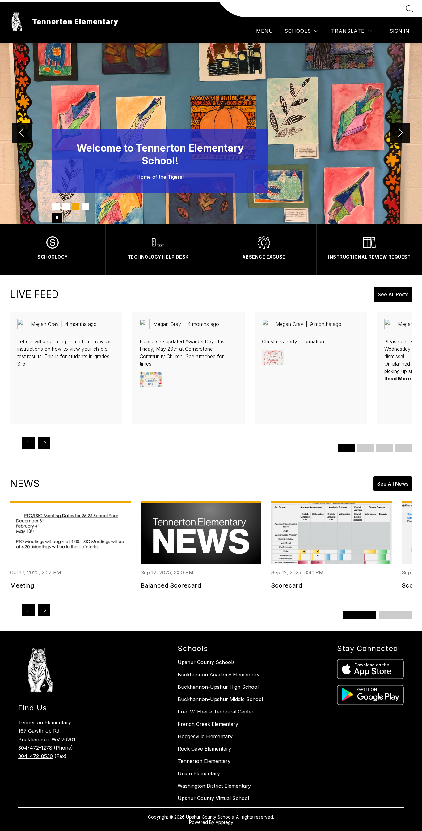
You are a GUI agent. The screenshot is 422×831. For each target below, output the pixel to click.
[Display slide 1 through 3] (346, 448)
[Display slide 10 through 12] (403, 448)
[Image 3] (75, 206)
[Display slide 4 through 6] (365, 448)
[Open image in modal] (151, 379)
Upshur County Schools (206, 662)
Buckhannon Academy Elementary (219, 674)
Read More (397, 378)
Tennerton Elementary (204, 761)
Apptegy (224, 822)
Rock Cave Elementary (204, 749)
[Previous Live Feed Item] (28, 443)
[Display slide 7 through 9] (384, 448)
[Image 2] (66, 206)
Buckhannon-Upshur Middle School (220, 699)
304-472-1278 (35, 748)
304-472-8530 (35, 756)
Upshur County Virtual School (213, 798)
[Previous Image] (22, 133)
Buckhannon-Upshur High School (218, 687)
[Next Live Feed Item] (44, 443)
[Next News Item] (44, 610)
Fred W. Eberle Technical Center (216, 712)
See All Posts (393, 294)
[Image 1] (56, 206)
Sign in (399, 31)
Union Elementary (199, 773)
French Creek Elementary (208, 724)
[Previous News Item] (28, 610)
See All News (392, 484)
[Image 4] (85, 206)
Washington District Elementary (214, 786)
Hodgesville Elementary (205, 736)
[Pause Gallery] (57, 218)
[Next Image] (400, 133)
